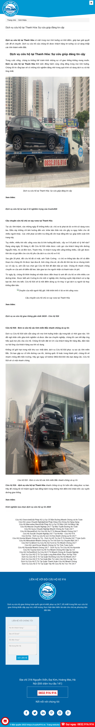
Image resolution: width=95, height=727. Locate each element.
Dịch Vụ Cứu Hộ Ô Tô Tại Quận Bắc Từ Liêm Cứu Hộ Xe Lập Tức (49, 559)
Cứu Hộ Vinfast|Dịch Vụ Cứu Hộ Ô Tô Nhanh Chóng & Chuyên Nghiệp (48, 552)
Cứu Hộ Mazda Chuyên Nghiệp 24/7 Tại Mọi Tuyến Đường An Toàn (49, 526)
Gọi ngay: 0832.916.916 (80, 724)
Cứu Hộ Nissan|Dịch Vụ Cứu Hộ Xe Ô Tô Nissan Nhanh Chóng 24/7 (49, 531)
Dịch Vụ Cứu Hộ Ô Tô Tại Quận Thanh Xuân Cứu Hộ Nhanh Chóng (49, 561)
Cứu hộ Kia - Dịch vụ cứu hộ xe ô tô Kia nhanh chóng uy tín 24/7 (49, 536)
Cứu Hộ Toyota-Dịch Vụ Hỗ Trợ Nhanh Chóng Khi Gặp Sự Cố (49, 550)
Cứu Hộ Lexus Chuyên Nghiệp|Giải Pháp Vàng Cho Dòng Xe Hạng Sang (49, 522)
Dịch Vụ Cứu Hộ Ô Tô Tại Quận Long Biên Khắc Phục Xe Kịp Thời (49, 554)
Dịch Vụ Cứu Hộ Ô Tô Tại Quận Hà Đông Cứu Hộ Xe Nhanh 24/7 (49, 557)
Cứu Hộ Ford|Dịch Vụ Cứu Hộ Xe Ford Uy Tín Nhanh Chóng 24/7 (49, 543)
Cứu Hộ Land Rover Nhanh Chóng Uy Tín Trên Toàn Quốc (49, 545)
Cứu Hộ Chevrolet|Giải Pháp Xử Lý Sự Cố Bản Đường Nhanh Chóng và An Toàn (48, 519)
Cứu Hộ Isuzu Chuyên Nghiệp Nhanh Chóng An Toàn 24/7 (49, 529)
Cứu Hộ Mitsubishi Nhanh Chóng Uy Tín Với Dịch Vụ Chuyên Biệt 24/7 (49, 540)
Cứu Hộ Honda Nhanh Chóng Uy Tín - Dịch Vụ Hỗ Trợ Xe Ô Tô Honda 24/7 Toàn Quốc (49, 538)
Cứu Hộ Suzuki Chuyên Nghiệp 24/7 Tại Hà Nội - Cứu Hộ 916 (49, 533)
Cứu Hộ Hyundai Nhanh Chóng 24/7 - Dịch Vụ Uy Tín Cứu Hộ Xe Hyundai (49, 547)
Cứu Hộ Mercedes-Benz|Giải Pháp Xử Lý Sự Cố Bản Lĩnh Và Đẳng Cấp (49, 524)
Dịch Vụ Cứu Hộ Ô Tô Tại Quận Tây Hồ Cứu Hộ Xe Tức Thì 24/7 (49, 564)
